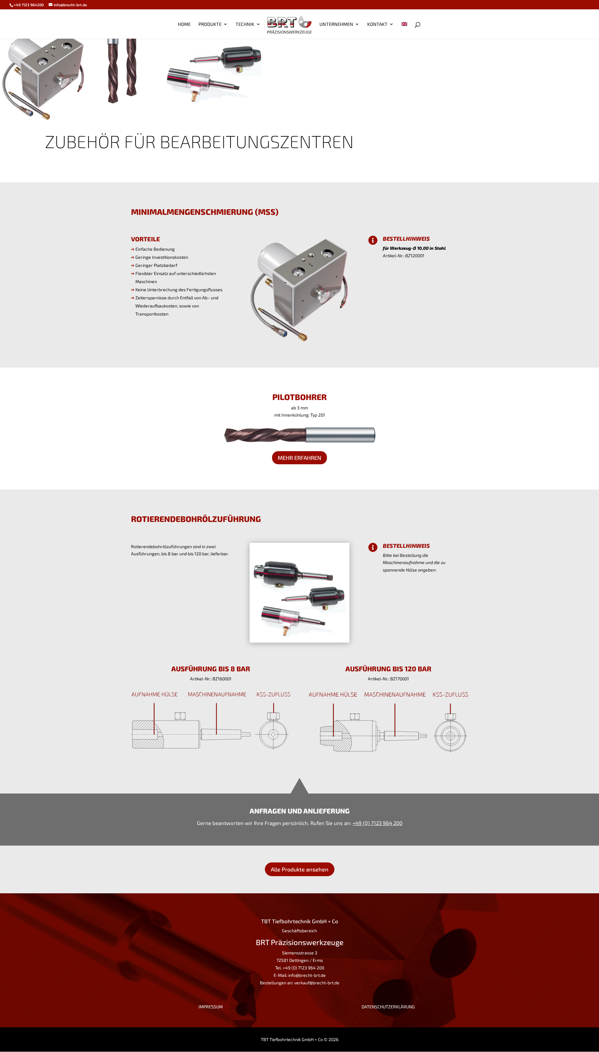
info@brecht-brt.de (307, 975)
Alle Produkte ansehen (300, 869)
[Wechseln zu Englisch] (404, 30)
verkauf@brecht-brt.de (316, 982)
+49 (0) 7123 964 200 (377, 823)
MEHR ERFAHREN (299, 457)
